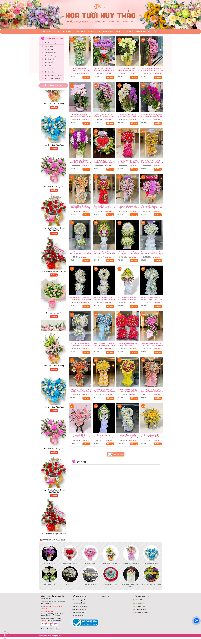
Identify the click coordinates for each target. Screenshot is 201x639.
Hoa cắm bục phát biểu (151, 435)
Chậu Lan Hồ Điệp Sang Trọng (127, 114)
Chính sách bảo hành (79, 609)
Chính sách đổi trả (78, 612)
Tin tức (119, 31)
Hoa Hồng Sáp (49, 72)
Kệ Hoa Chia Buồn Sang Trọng (151, 297)
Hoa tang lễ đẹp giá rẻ (104, 435)
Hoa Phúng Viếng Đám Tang (104, 252)
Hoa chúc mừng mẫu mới (128, 206)
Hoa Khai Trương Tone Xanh (104, 343)
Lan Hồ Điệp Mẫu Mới (80, 160)
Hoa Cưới (48, 65)
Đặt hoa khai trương (80, 68)
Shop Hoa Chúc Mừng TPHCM (104, 206)
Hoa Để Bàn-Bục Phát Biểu (53, 75)
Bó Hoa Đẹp (49, 49)
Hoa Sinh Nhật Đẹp (104, 160)
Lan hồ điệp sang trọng (104, 114)
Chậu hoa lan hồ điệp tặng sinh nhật (104, 68)
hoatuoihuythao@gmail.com (53, 620)
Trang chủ (46, 31)
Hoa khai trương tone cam (80, 389)
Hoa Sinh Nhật (49, 59)
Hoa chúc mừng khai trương (127, 160)
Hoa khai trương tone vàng (104, 389)
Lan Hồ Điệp (49, 46)
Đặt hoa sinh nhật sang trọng (151, 206)
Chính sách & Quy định (79, 600)
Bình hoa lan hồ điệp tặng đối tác (80, 114)
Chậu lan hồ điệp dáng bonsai (151, 114)
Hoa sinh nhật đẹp (80, 435)
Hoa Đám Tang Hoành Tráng (80, 343)
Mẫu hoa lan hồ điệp (128, 68)
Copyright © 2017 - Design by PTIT (50, 635)
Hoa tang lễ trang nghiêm (127, 435)
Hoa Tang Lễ (49, 62)
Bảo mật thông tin (77, 615)
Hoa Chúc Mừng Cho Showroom (80, 206)
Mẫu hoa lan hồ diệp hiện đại (151, 68)
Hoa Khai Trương (50, 56)
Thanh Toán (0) (143, 31)
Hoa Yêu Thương (50, 43)
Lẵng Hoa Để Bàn (50, 52)
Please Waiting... (117, 454)
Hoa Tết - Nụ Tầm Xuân (53, 78)
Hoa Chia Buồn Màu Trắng (80, 252)
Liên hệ (129, 31)
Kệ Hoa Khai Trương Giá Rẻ (127, 389)
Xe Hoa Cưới (49, 69)
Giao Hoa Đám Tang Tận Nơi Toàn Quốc (152, 252)
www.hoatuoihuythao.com (53, 618)
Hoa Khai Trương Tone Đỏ (128, 343)
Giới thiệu (80, 31)
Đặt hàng (54, 130)
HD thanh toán (106, 31)
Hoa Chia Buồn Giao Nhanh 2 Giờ (128, 297)
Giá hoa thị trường (63, 31)
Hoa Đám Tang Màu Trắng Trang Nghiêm (104, 297)
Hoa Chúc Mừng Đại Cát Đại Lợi (152, 160)
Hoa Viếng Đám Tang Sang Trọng (80, 297)
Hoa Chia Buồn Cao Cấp (127, 252)
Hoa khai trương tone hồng (151, 343)
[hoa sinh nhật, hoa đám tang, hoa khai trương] (57, 629)
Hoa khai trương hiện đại (151, 389)
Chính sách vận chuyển (79, 606)
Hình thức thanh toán (79, 603)
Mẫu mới (91, 31)
